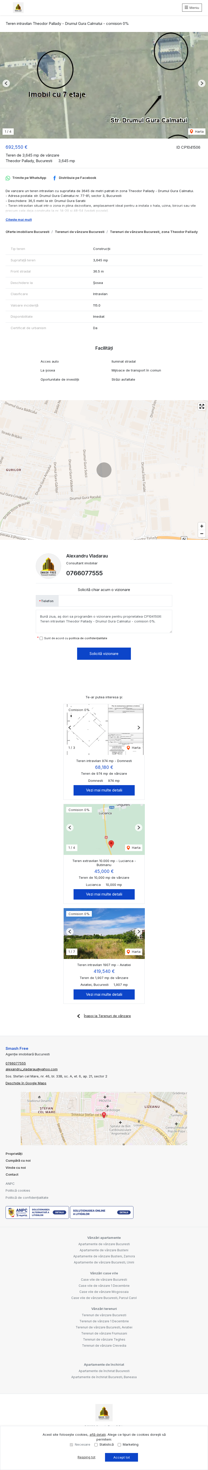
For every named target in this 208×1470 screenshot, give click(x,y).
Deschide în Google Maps (26, 1083)
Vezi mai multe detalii (104, 790)
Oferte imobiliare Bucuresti (27, 232)
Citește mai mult (19, 219)
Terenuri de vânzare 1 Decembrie (104, 1321)
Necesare (82, 1444)
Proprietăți (14, 1154)
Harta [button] (199, 131)
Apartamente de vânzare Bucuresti (104, 1244)
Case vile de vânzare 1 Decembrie (104, 1286)
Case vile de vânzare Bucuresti (104, 1279)
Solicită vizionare (104, 653)
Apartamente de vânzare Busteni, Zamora (104, 1256)
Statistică (106, 1444)
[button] (6, 83)
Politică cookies (18, 1190)
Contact (12, 1174)
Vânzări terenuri (104, 1309)
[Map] (104, 470)
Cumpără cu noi (18, 1160)
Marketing (130, 1444)
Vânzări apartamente (104, 1238)
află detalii (98, 1434)
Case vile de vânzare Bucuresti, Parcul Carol (104, 1298)
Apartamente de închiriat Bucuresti (104, 1371)
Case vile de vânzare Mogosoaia (104, 1292)
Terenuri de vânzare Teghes (104, 1339)
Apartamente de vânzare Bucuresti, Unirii (104, 1262)
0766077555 (84, 573)
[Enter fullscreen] (201, 406)
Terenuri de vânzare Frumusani (104, 1333)
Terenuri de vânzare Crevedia (104, 1345)
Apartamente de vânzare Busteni (104, 1250)
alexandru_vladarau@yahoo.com (32, 1069)
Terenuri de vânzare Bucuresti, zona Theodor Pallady (154, 232)
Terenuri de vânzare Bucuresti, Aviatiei (104, 1327)
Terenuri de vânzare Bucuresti (80, 232)
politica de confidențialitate (88, 638)
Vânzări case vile (104, 1273)
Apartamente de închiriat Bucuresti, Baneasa (104, 1377)
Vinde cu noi (16, 1167)
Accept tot (121, 1457)
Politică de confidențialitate (27, 1197)
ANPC (10, 1183)
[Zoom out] (201, 533)
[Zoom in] (201, 526)
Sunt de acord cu (75, 638)
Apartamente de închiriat (104, 1364)
